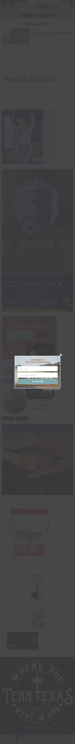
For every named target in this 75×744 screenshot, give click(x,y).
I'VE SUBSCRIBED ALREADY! (51, 389)
